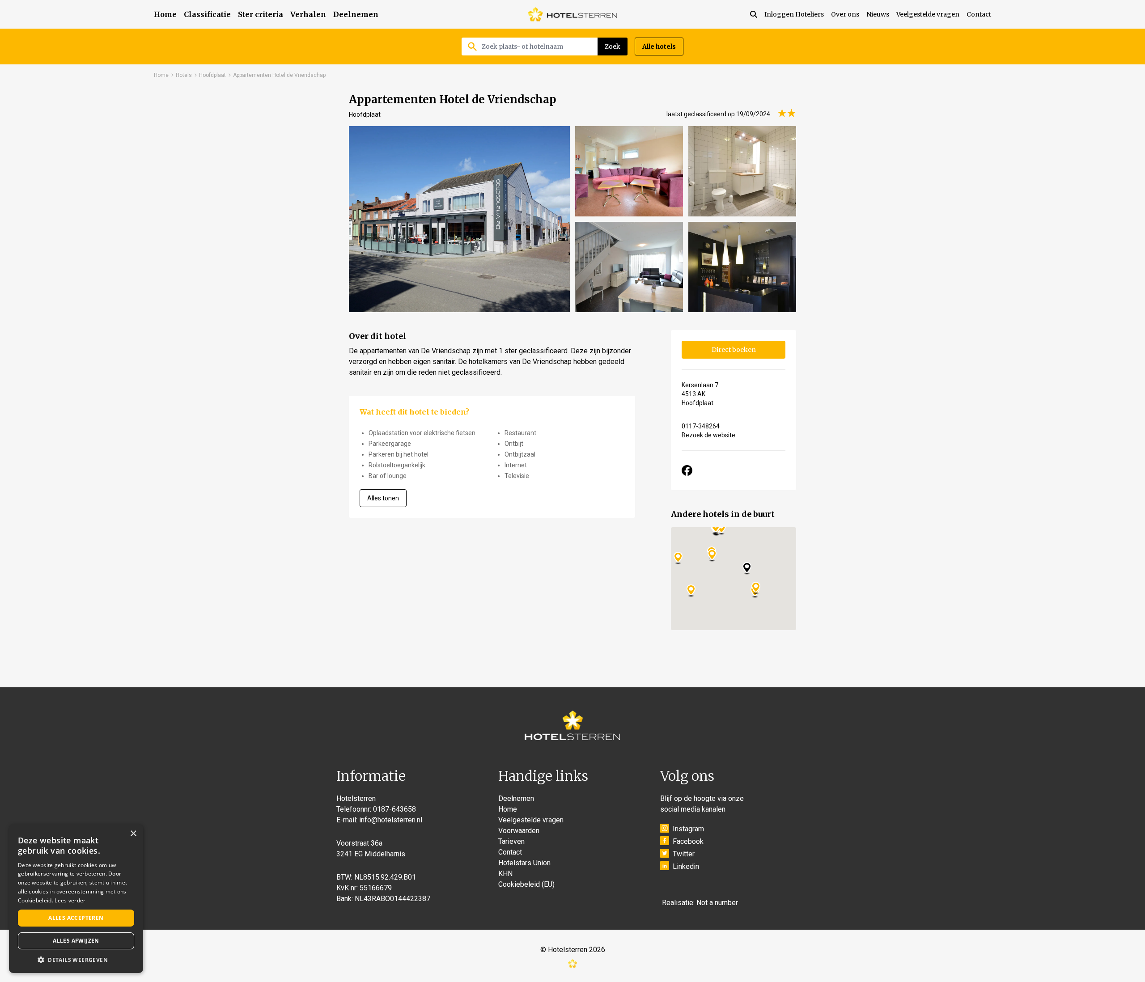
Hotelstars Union (524, 863)
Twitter (684, 854)
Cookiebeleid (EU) (526, 884)
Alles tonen (383, 498)
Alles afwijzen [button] (76, 940)
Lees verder (70, 900)
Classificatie (207, 14)
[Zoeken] (757, 14)
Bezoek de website (708, 435)
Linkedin (686, 866)
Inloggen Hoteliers (794, 14)
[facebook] (687, 470)
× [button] (133, 833)
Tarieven (511, 841)
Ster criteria (260, 14)
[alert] (76, 898)
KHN (505, 873)
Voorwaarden (518, 830)
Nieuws (877, 14)
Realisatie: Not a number (700, 902)
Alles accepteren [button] (75, 918)
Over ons (845, 14)
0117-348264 (701, 426)
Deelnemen (355, 14)
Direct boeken (734, 350)
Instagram (688, 829)
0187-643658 (394, 809)
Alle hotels (659, 46)
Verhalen (308, 14)
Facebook (688, 841)
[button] (76, 959)
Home (165, 14)
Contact (979, 14)
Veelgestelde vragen (927, 14)
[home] (572, 14)
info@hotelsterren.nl (390, 820)
